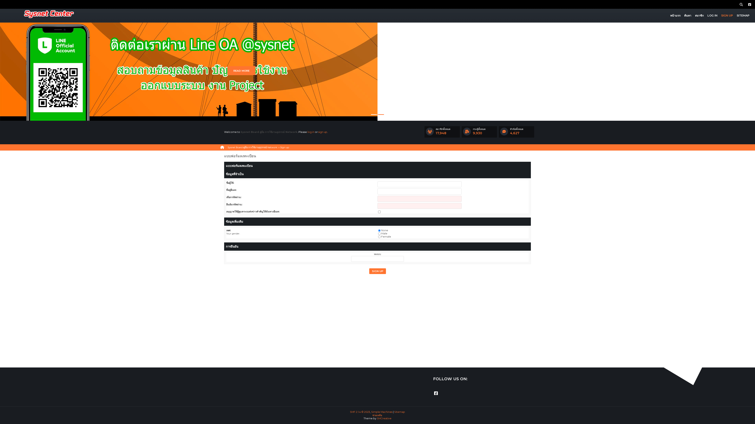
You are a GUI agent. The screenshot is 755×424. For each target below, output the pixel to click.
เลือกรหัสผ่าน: (233, 197)
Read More (241, 70)
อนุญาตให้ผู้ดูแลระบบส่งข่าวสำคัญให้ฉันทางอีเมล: (253, 211)
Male (384, 233)
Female (386, 236)
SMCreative (384, 418)
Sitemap (399, 411)
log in (311, 132)
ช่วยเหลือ (377, 415)
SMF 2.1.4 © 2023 (360, 411)
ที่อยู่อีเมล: (231, 189)
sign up (322, 132)
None (384, 230)
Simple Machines (381, 411)
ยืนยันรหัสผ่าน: (234, 204)
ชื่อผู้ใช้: (230, 182)
